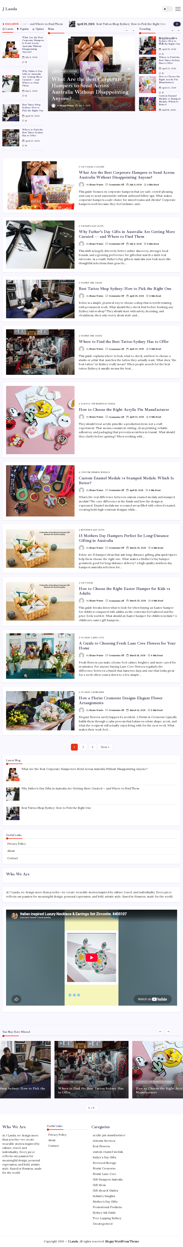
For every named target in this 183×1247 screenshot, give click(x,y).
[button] (167, 9)
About (11, 851)
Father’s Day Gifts (104, 1157)
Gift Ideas (99, 1185)
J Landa (10, 8)
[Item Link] (10, 49)
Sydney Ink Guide (104, 1212)
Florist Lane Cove (104, 1174)
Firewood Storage (104, 1163)
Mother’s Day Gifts (105, 1201)
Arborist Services (104, 1140)
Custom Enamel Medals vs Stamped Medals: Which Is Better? (169, 100)
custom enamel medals (108, 1152)
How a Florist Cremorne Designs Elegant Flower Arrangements (121, 700)
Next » (105, 747)
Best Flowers (101, 1146)
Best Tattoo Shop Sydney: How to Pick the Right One (84, 24)
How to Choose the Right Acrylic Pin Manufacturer (169, 79)
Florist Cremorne (104, 1168)
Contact (12, 858)
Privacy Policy (16, 843)
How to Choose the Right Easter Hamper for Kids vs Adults (124, 591)
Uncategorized (102, 1223)
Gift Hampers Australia (108, 1179)
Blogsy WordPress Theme (122, 1241)
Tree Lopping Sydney (107, 1218)
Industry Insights (104, 1196)
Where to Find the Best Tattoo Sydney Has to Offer (32, 132)
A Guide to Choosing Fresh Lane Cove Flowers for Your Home (127, 645)
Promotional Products (107, 1207)
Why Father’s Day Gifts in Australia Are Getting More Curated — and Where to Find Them (32, 78)
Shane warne (67, 105)
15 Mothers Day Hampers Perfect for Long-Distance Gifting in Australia (124, 538)
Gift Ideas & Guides (105, 1190)
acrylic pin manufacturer (109, 1135)
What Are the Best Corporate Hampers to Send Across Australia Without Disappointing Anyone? (33, 44)
